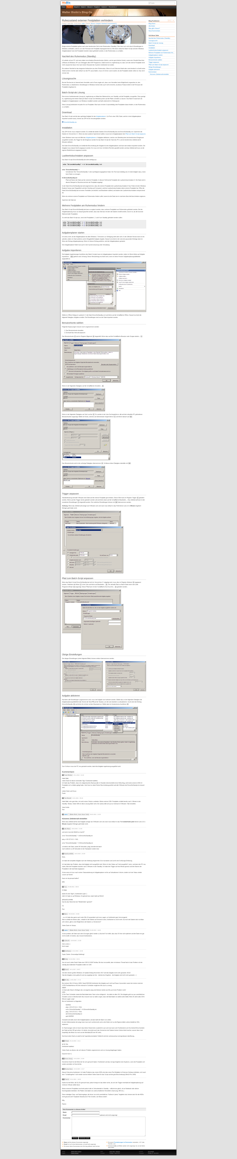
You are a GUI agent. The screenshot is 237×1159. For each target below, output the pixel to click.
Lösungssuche (153, 40)
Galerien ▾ (104, 7)
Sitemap (118, 1151)
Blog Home (152, 23)
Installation (152, 48)
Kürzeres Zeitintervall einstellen (159, 74)
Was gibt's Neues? (154, 28)
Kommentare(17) (112, 23)
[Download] (62, 122)
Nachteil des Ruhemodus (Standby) (159, 38)
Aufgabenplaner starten (156, 55)
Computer (98, 23)
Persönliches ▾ (113, 7)
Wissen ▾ (89, 7)
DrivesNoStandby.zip (70, 122)
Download (104, 23)
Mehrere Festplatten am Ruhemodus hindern (162, 52)
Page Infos (112, 1151)
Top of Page (151, 1151)
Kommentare (152, 72)
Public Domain (75, 1153)
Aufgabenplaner (101, 116)
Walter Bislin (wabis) (76, 1151)
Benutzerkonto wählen (155, 60)
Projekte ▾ (97, 7)
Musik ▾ (83, 7)
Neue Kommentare (154, 31)
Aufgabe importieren (155, 57)
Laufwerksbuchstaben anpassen (158, 50)
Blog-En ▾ (76, 7)
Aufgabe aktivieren (154, 69)
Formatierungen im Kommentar (123, 1142)
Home (63, 7)
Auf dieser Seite (154, 35)
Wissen (93, 23)
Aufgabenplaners (91, 137)
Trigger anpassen (154, 62)
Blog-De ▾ (69, 7)
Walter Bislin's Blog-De (77, 12)
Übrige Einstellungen (155, 67)
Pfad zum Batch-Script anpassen (136, 134)
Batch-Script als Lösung (156, 43)
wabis (83, 23)
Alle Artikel (152, 26)
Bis (66, 2)
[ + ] (169, 20)
